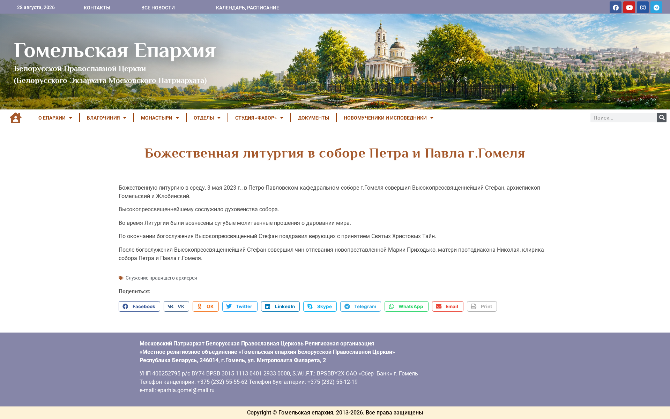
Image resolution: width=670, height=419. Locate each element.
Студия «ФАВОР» (256, 118)
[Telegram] (656, 7)
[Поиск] (662, 117)
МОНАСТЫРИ (156, 118)
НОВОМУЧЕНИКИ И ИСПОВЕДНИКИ (385, 118)
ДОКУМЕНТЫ (313, 118)
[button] (139, 306)
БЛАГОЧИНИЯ (103, 118)
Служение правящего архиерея (161, 278)
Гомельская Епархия (115, 50)
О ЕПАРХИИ (52, 118)
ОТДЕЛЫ (204, 118)
